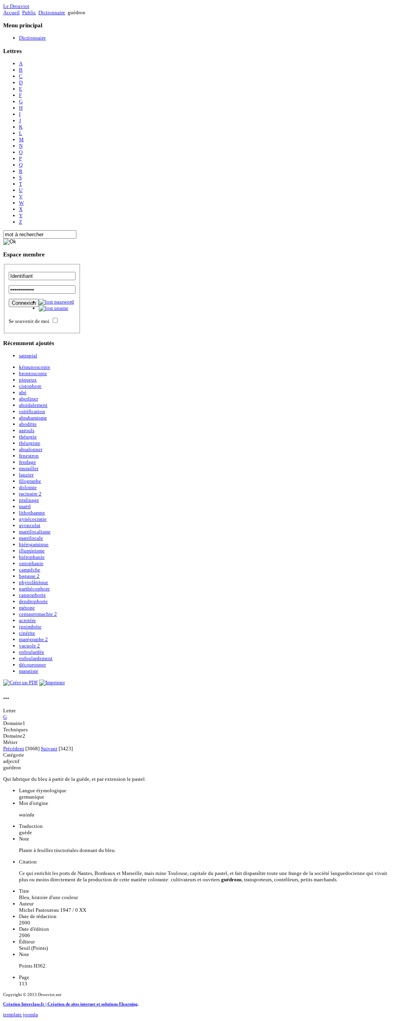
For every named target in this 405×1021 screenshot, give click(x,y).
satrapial (28, 356)
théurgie (28, 437)
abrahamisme (33, 418)
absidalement (33, 405)
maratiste (28, 671)
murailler (28, 468)
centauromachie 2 (38, 614)
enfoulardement (36, 658)
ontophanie (31, 563)
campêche (29, 570)
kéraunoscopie (34, 367)
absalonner (30, 449)
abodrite (28, 424)
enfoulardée (31, 652)
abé (22, 392)
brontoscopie (33, 373)
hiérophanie (32, 557)
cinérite (27, 633)
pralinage (29, 500)
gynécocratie (33, 519)
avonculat (29, 525)
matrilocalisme (35, 532)
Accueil (11, 12)
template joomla (20, 1014)
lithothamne (32, 513)
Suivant (49, 749)
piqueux (28, 380)
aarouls (26, 430)
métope (27, 608)
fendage (27, 462)
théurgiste (29, 443)
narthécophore (34, 589)
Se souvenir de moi (29, 321)
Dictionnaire (51, 12)
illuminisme (32, 551)
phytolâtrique (33, 582)
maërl (25, 506)
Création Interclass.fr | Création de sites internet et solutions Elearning (70, 1004)
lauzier (26, 475)
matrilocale (31, 538)
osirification (32, 411)
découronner (32, 665)
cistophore (30, 386)
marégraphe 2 (33, 639)
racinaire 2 (30, 494)
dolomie (28, 487)
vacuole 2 (29, 646)
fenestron (29, 456)
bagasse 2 (29, 576)
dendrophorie (33, 601)
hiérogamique (34, 544)
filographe (30, 481)
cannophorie (32, 595)
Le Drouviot (16, 6)
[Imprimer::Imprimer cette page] (52, 682)
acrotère (27, 620)
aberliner (28, 399)
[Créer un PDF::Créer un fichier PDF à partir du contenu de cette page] (20, 682)
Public (29, 12)
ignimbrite (30, 627)
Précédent (13, 749)
